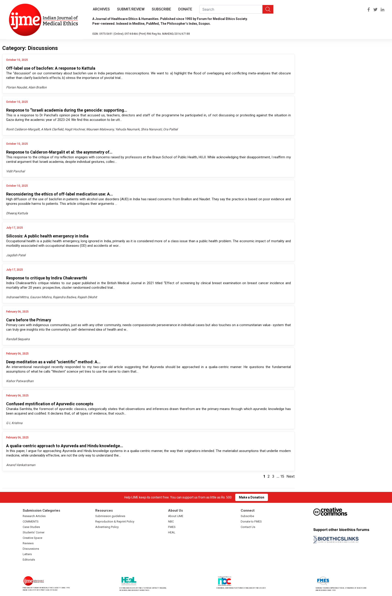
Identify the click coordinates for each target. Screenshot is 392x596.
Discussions (31, 548)
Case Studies (31, 527)
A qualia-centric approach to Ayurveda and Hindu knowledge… (64, 445)
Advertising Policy (107, 527)
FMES (172, 527)
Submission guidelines (110, 516)
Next (291, 476)
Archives (101, 9)
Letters (27, 554)
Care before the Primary (28, 320)
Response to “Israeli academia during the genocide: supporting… (66, 110)
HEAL (171, 532)
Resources (104, 510)
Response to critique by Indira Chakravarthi (46, 278)
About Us (175, 510)
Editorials (29, 559)
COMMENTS (31, 521)
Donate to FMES (251, 521)
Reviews (28, 543)
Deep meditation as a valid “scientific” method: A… (53, 361)
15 (282, 476)
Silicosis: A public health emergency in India (47, 236)
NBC (171, 521)
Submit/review (131, 9)
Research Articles (34, 516)
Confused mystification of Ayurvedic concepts (49, 403)
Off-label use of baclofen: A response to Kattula (50, 68)
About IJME (175, 516)
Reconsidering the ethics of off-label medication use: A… (59, 194)
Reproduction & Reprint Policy (114, 521)
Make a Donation (251, 497)
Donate (185, 9)
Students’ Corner (33, 532)
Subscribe (161, 9)
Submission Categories (41, 510)
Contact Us (248, 527)
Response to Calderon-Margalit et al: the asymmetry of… (59, 152)
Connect (248, 510)
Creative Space (32, 538)
